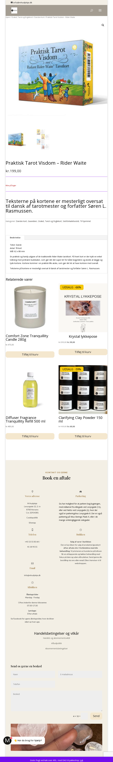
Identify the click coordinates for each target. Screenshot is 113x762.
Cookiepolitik (32, 517)
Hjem (8, 17)
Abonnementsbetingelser (56, 648)
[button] (102, 25)
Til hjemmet (85, 221)
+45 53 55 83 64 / (32, 541)
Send (96, 716)
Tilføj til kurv (30, 354)
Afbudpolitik (56, 643)
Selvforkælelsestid (71, 221)
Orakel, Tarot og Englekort (22, 17)
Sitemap (32, 522)
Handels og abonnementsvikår (56, 638)
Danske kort (39, 17)
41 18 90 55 (32, 547)
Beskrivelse (15, 237)
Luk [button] (81, 760)
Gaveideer (32, 221)
